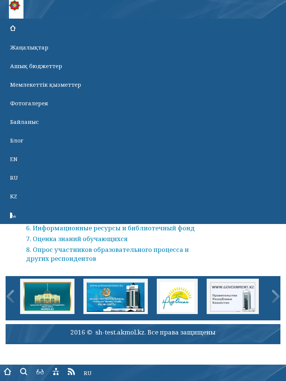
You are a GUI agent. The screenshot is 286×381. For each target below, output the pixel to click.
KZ (13, 196)
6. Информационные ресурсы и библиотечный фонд (110, 228)
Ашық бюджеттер (36, 66)
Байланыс (24, 121)
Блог (16, 140)
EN (14, 159)
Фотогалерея (29, 103)
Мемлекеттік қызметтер (45, 84)
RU (14, 177)
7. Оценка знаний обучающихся (77, 238)
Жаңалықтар (29, 47)
